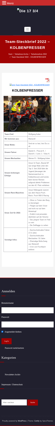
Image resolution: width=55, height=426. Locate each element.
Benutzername (7, 303)
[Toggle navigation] (27, 29)
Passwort (5, 317)
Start (10, 54)
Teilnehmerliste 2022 (39, 54)
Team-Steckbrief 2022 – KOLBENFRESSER (29, 57)
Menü (10, 3)
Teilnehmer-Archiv (21, 54)
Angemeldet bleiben (12, 332)
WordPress (22, 421)
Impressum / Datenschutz (12, 384)
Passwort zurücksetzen (14, 348)
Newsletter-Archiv (12, 374)
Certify (36, 421)
